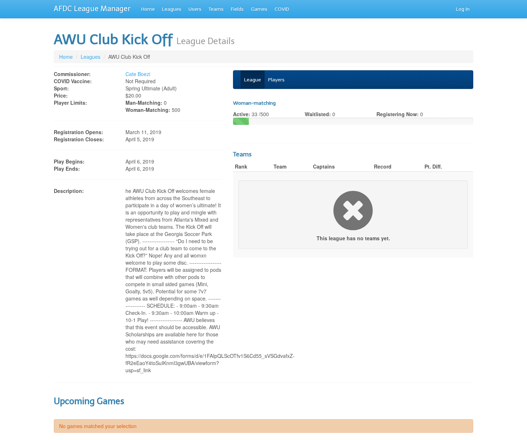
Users (195, 9)
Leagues (171, 9)
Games (259, 9)
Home (148, 9)
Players (276, 80)
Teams (216, 9)
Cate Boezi (137, 73)
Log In (463, 9)
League (252, 80)
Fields (237, 9)
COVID (282, 9)
